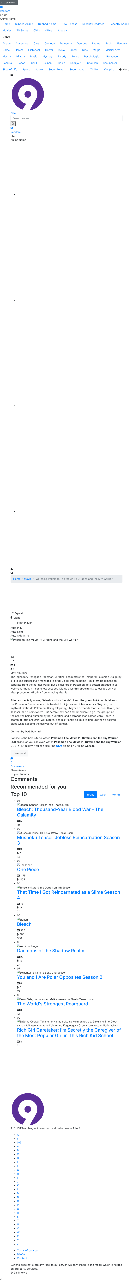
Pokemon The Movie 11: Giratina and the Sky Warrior (65, 648)
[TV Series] (69, 405)
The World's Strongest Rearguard (52, 1004)
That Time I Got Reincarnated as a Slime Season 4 (68, 894)
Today (90, 794)
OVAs (36, 30)
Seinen (47, 63)
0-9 (19, 1142)
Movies (7, 30)
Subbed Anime (24, 24)
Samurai (7, 63)
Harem (19, 50)
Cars (36, 43)
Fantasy (122, 43)
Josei (74, 50)
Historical (34, 50)
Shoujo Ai (76, 63)
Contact (22, 1258)
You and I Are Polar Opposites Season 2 (59, 977)
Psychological (92, 56)
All (18, 1134)
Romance (112, 56)
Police (75, 56)
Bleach (24, 924)
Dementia (66, 43)
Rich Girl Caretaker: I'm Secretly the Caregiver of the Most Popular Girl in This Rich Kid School (69, 1032)
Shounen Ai (110, 63)
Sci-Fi (34, 63)
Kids (85, 50)
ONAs (48, 30)
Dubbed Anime (47, 24)
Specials (62, 30)
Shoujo (61, 63)
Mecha (7, 56)
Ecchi (108, 43)
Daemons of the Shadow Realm (50, 950)
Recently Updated (93, 24)
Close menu (10, 2)
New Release (69, 24)
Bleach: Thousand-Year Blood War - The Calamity (60, 812)
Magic (96, 50)
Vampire (109, 69)
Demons (82, 43)
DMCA (21, 1254)
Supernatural (77, 69)
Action (7, 43)
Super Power (56, 69)
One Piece (28, 869)
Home (6, 24)
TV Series (22, 30)
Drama (96, 43)
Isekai (61, 50)
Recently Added (119, 24)
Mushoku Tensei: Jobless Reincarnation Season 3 (68, 840)
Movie (27, 578)
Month (116, 794)
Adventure (22, 43)
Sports (39, 69)
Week (103, 794)
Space (26, 69)
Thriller (94, 69)
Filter (14, 113)
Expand (19, 613)
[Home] (69, 194)
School (22, 63)
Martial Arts (112, 50)
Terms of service (27, 1250)
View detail (19, 753)
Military (20, 56)
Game (6, 50)
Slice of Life (10, 69)
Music (33, 56)
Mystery (47, 56)
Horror (49, 50)
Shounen (92, 63)
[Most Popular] (69, 511)
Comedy (49, 43)
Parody (62, 56)
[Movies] (69, 300)
